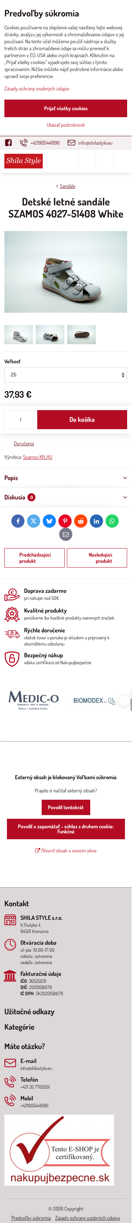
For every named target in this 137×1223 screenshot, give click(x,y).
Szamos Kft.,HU (37, 457)
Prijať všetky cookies (66, 108)
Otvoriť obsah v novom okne (68, 850)
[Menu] (123, 161)
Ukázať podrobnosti (66, 125)
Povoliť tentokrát (66, 807)
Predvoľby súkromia (31, 1218)
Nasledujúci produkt (100, 557)
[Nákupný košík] (105, 161)
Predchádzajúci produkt (35, 557)
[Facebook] (10, 142)
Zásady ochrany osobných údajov (87, 1218)
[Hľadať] (87, 161)
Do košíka (82, 419)
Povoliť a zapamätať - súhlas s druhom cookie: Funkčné (66, 828)
